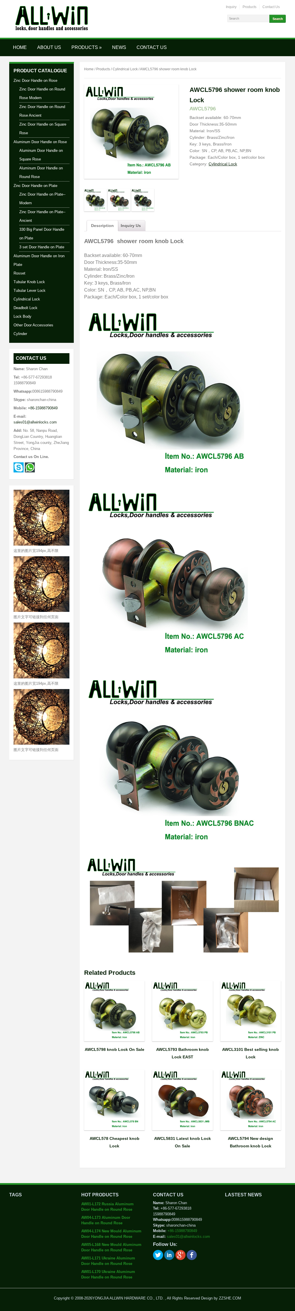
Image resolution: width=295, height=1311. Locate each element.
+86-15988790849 (43, 408)
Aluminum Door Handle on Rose (40, 142)
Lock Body (22, 316)
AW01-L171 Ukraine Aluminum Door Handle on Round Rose (108, 1261)
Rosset (19, 273)
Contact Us (271, 7)
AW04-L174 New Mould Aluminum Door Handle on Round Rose (111, 1234)
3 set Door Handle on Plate (41, 247)
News (119, 47)
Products (249, 7)
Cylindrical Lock (27, 299)
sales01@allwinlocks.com (35, 422)
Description (102, 225)
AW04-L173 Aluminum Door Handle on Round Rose (105, 1220)
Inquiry (231, 7)
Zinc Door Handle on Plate (35, 185)
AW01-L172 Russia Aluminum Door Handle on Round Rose (107, 1207)
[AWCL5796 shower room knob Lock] (95, 203)
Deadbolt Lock (25, 308)
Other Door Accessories (33, 325)
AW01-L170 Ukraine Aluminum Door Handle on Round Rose (108, 1275)
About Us (49, 47)
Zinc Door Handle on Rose (35, 80)
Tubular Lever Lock (30, 290)
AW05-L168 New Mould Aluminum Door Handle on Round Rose (111, 1247)
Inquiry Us (131, 225)
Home (20, 47)
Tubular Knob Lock (29, 282)
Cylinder (20, 334)
